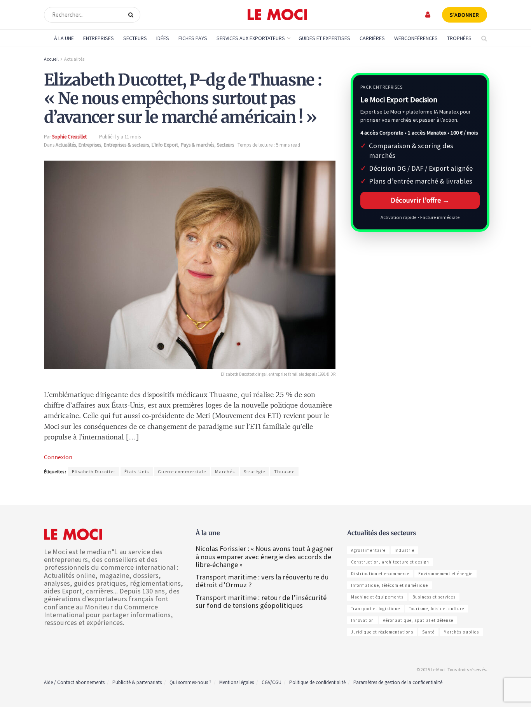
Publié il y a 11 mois (120, 136)
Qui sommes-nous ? (190, 682)
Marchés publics (461, 632)
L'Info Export (165, 145)
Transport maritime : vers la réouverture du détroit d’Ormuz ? (262, 580)
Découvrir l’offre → (420, 200)
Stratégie (254, 471)
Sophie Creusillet (69, 136)
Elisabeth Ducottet (93, 471)
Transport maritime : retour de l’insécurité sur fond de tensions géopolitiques (261, 601)
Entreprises (98, 38)
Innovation (362, 620)
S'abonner (464, 14)
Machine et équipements (377, 597)
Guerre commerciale (182, 471)
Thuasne (284, 471)
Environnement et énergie (445, 573)
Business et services (434, 597)
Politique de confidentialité (317, 682)
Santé (428, 632)
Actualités (74, 59)
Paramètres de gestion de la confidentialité (397, 682)
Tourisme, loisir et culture (436, 608)
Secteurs (135, 38)
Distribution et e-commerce (380, 573)
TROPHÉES (459, 38)
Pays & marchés (197, 145)
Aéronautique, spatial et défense (418, 620)
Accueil (51, 59)
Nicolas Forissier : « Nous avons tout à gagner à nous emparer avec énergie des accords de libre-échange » (264, 556)
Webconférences (416, 38)
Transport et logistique (375, 608)
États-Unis (136, 471)
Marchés (225, 471)
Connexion (58, 457)
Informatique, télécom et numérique (389, 585)
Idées (162, 38)
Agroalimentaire (368, 550)
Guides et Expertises (324, 38)
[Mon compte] (428, 14)
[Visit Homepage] (277, 15)
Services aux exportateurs (251, 38)
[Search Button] (132, 15)
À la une (64, 38)
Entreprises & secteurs (126, 145)
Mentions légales (236, 682)
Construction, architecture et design (390, 562)
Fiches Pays (192, 38)
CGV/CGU (271, 682)
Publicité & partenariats (137, 682)
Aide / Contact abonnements (74, 682)
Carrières (372, 38)
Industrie (404, 550)
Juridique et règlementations (382, 632)
